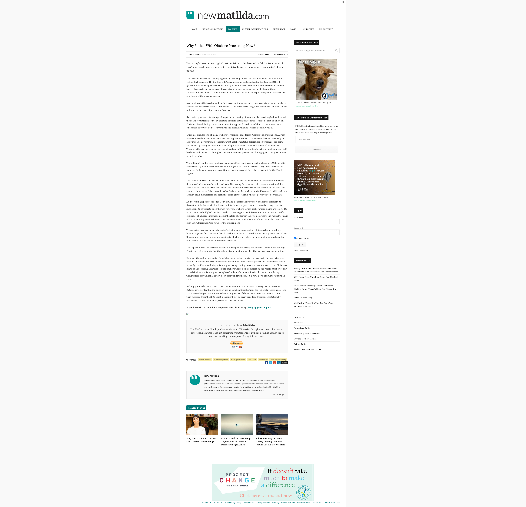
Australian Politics (281, 54)
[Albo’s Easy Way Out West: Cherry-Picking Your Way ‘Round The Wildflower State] (272, 424)
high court (252, 360)
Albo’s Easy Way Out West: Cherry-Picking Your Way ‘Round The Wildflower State (270, 441)
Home (194, 29)
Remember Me (303, 238)
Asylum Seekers (264, 54)
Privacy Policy (300, 344)
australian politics (221, 360)
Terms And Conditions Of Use (307, 349)
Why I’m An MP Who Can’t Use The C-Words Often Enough (201, 440)
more (284, 363)
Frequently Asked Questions (307, 333)
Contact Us (299, 317)
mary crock (263, 360)
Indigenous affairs (212, 29)
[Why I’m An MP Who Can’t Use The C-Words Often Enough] (202, 424)
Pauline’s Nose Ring (303, 297)
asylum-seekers (205, 360)
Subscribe (308, 29)
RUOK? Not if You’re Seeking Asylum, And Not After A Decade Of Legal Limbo (236, 441)
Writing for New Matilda (305, 339)
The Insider (279, 29)
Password (298, 228)
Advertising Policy (302, 328)
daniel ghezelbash (238, 360)
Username (298, 217)
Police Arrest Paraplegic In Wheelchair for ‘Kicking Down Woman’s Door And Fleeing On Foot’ (315, 289)
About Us (298, 323)
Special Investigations (255, 29)
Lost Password (301, 250)
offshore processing (278, 360)
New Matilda (194, 54)
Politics (232, 29)
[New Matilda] (227, 15)
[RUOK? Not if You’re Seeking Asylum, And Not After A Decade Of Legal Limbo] (237, 424)
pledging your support (258, 307)
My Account (326, 29)
